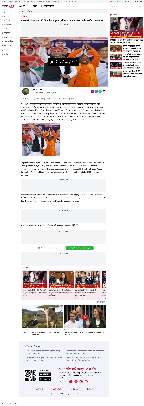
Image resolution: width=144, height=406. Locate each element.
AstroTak (17, 1)
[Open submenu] (16, 28)
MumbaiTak (30, 1)
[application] (64, 62)
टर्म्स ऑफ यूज (74, 389)
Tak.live (24, 1)
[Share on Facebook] (96, 91)
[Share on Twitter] (104, 91)
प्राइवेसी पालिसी (56, 389)
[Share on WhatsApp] (100, 91)
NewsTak (71, 1)
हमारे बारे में (39, 389)
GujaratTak (64, 1)
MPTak (77, 1)
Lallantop (4, 1)
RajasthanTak (55, 1)
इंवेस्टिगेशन (30, 11)
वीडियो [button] (35, 6)
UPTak (48, 1)
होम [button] (24, 6)
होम (24, 11)
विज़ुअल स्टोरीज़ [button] (49, 6)
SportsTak (11, 1)
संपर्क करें (90, 389)
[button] (9, 12)
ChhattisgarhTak (40, 1)
